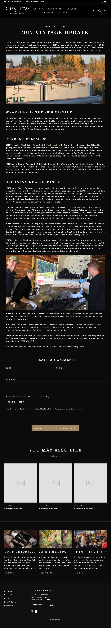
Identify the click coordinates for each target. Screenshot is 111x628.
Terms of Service (70, 409)
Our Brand (8, 598)
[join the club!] (90, 539)
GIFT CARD (62, 12)
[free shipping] (20, 539)
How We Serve (10, 602)
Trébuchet (52, 145)
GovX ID (43, 2)
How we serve (48, 573)
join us (79, 573)
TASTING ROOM (55, 9)
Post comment (16, 402)
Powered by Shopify (55, 619)
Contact (34, 2)
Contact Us (8, 606)
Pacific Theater (13, 169)
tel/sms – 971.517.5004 (13, 2)
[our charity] (55, 539)
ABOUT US (72, 9)
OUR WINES (38, 9)
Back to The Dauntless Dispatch (57, 428)
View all (55, 456)
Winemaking (53, 27)
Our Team (8, 595)
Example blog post (13, 508)
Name (9, 368)
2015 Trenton (78, 207)
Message (11, 379)
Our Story (8, 591)
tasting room (43, 335)
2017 (46, 27)
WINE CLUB (49, 12)
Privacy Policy (54, 409)
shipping (10, 573)
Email (27, 2)
